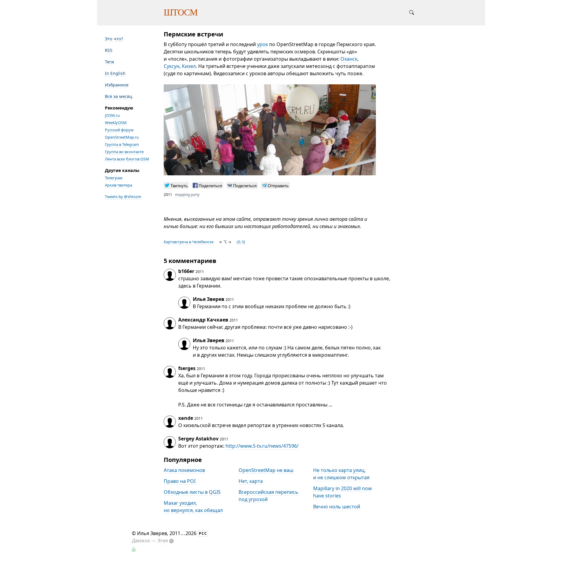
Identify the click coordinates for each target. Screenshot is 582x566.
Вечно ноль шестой (336, 506)
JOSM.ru (112, 115)
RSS (108, 50)
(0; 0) (241, 241)
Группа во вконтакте (124, 151)
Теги (109, 62)
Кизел (189, 66)
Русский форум (119, 130)
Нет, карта (251, 481)
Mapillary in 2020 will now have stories (342, 492)
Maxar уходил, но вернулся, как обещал (193, 507)
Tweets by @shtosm (123, 196)
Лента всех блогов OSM (127, 159)
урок (262, 44)
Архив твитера (118, 185)
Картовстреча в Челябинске (189, 241)
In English (115, 73)
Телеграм (113, 177)
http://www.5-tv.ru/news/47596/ (262, 446)
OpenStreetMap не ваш (266, 470)
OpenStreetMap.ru (122, 137)
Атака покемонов (184, 470)
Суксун (171, 66)
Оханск (348, 59)
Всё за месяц (118, 96)
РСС (203, 533)
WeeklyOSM (116, 122)
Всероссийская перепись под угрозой (268, 496)
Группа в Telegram (122, 144)
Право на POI (180, 481)
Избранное (117, 85)
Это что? (114, 39)
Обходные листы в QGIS (192, 492)
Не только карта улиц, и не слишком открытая (341, 474)
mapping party (187, 194)
